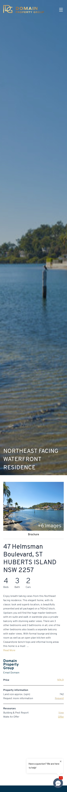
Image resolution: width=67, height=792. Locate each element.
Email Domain (11, 672)
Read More (9, 650)
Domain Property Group (11, 665)
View (61, 712)
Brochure (33, 534)
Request (59, 698)
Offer (61, 717)
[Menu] (61, 10)
